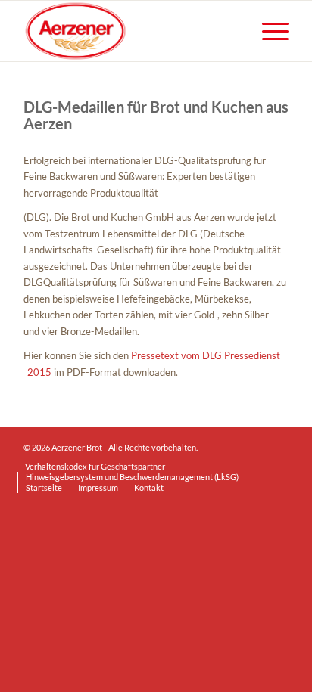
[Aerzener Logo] (129, 31)
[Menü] (268, 31)
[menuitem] (268, 31)
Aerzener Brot (76, 447)
